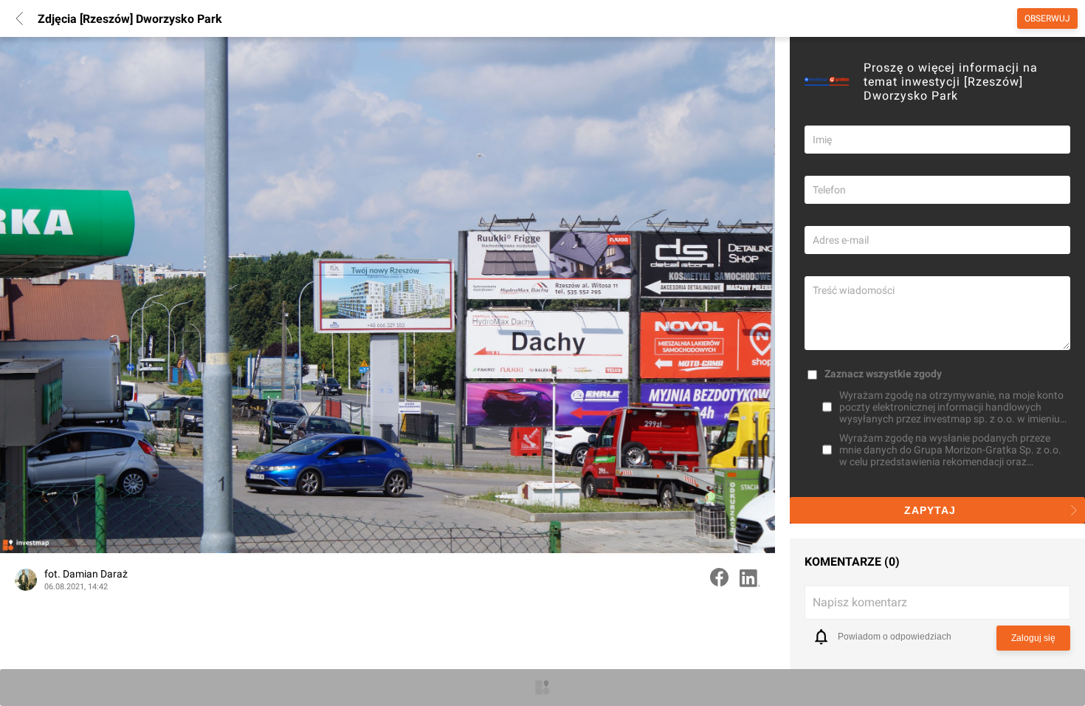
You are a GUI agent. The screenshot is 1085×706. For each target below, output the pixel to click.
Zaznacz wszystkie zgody (883, 374)
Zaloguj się (1033, 638)
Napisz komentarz (860, 602)
